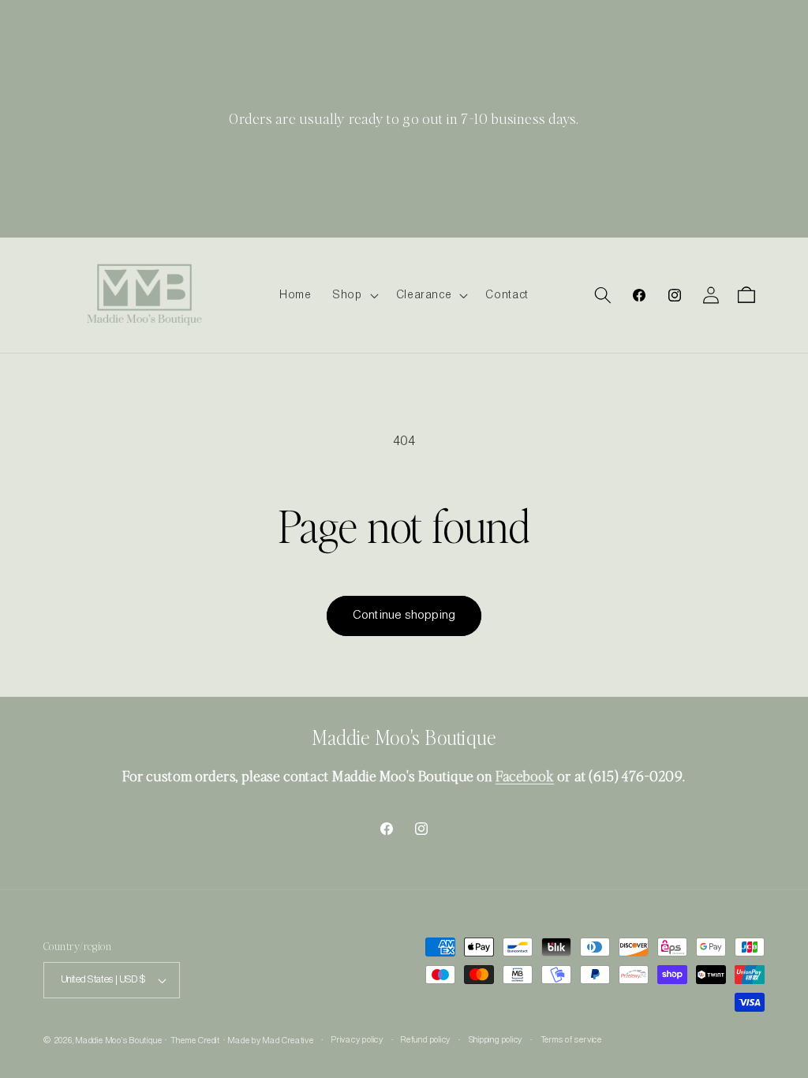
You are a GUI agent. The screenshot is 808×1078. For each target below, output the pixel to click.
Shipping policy (496, 1040)
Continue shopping (404, 615)
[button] (354, 295)
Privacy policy (357, 1040)
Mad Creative (288, 1041)
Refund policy (426, 1040)
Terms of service (571, 1040)
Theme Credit (195, 1041)
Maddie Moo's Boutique (119, 1041)
